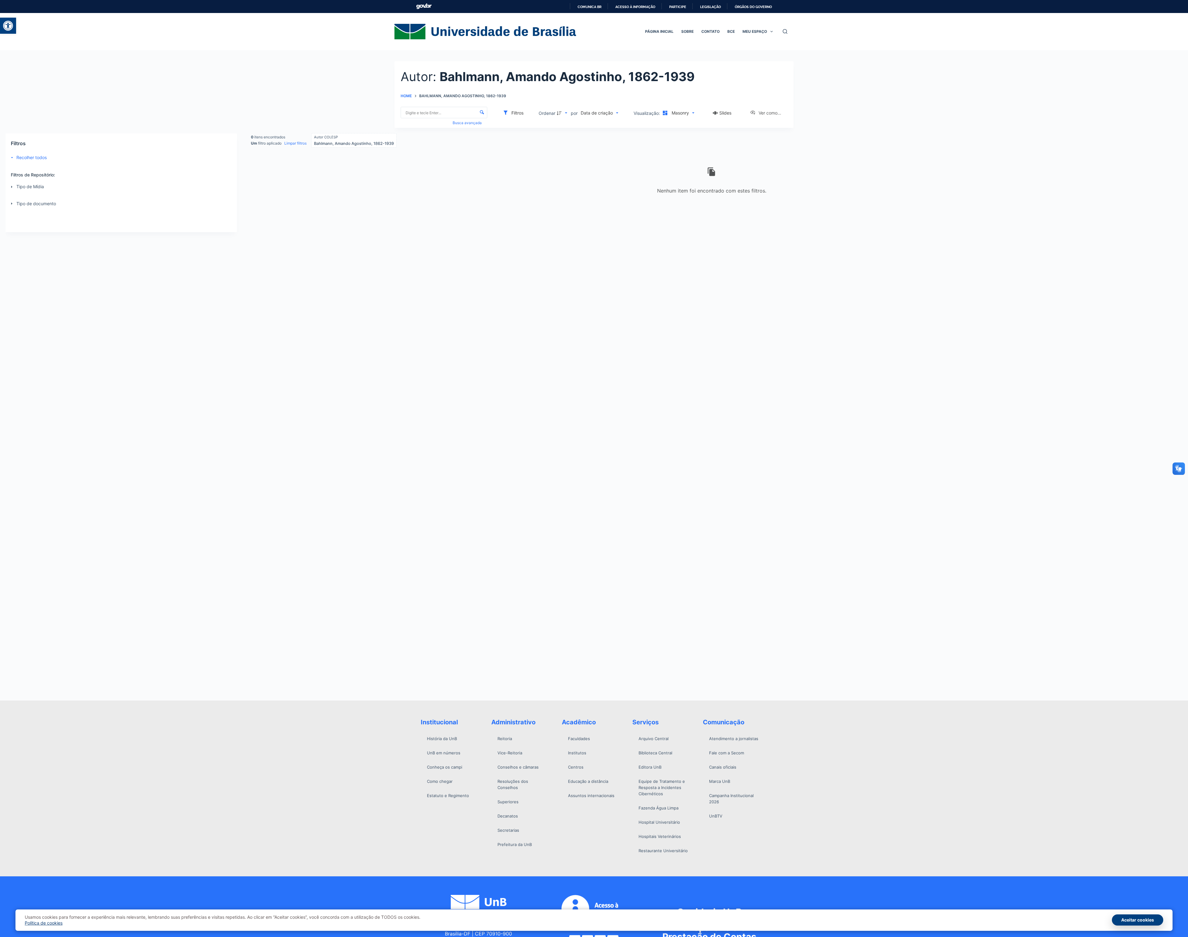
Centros (575, 767)
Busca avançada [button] (468, 122)
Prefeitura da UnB (514, 844)
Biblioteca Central (655, 752)
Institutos (577, 752)
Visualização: (647, 113)
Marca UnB (719, 781)
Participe (677, 7)
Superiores (508, 801)
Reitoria (504, 738)
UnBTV (715, 815)
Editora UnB (650, 767)
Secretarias (508, 830)
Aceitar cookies (1137, 919)
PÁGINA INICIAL (659, 31)
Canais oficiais (722, 767)
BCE (731, 31)
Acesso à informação (635, 7)
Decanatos (507, 815)
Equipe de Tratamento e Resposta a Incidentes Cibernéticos (662, 787)
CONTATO (710, 31)
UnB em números (443, 752)
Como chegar (440, 781)
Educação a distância (588, 781)
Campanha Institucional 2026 (731, 798)
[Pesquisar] (785, 31)
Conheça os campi (444, 767)
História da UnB (442, 738)
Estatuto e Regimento (448, 795)
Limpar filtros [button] (295, 143)
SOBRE (687, 31)
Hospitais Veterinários (660, 836)
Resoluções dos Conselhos (512, 784)
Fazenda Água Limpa (658, 807)
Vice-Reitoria (509, 752)
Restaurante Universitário (663, 850)
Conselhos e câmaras (518, 767)
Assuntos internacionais (591, 795)
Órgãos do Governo (753, 7)
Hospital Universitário (659, 822)
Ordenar (547, 113)
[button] (8, 26)
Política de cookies (43, 923)
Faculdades (579, 738)
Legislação (710, 7)
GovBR (424, 6)
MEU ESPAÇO (754, 31)
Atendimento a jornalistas (733, 738)
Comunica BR (589, 7)
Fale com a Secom (726, 752)
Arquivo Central (654, 738)
